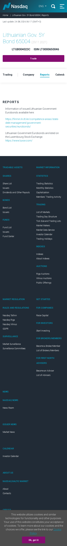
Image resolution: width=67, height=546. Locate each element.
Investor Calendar (44, 234)
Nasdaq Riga (9, 320)
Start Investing (43, 331)
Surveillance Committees (14, 348)
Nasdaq (15, 6)
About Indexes (42, 258)
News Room (8, 408)
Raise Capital (42, 315)
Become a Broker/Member (48, 346)
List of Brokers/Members (47, 350)
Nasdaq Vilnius (10, 324)
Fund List (7, 227)
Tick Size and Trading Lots (48, 221)
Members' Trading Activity (48, 197)
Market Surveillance (12, 344)
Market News (9, 432)
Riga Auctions (42, 274)
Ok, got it (34, 540)
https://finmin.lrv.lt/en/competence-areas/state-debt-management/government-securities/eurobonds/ (32, 123)
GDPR (5, 329)
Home (5, 15)
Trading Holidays (44, 239)
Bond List (7, 208)
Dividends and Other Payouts (16, 192)
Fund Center (8, 236)
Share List (7, 183)
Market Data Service (45, 230)
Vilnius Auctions (44, 278)
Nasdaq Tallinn (10, 315)
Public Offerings (43, 283)
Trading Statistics (44, 183)
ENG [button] (41, 6)
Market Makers (43, 225)
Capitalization (42, 192)
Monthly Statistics (44, 188)
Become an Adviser (45, 371)
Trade (33, 58)
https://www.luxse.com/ (19, 140)
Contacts (7, 493)
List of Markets (43, 212)
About (5, 489)
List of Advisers (43, 375)
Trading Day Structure (46, 216)
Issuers (6, 188)
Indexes (39, 254)
